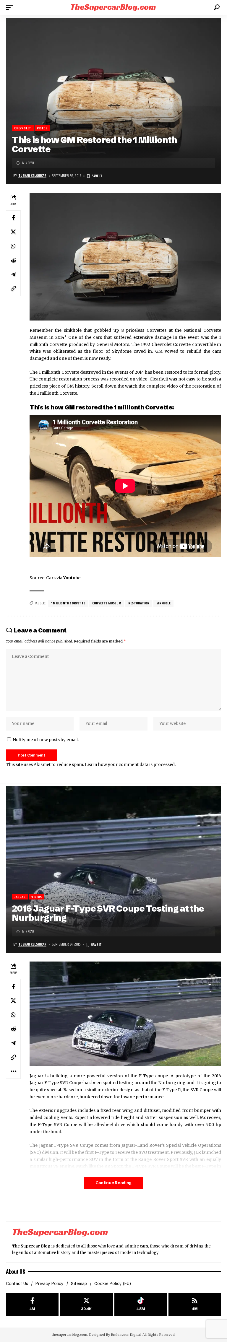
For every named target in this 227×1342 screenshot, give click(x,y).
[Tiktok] (140, 1304)
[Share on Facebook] (13, 218)
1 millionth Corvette (68, 603)
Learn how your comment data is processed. (130, 764)
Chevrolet (22, 128)
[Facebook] (32, 1304)
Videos (42, 128)
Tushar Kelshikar (32, 176)
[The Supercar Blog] (113, 7)
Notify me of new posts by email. (46, 739)
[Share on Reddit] (13, 260)
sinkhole (163, 603)
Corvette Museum (106, 603)
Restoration (138, 603)
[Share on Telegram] (13, 274)
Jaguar (19, 896)
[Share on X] (13, 232)
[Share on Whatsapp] (13, 246)
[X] (86, 1304)
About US (15, 1271)
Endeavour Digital (126, 1335)
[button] (11, 7)
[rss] (194, 1304)
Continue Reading (113, 1182)
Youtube (72, 577)
